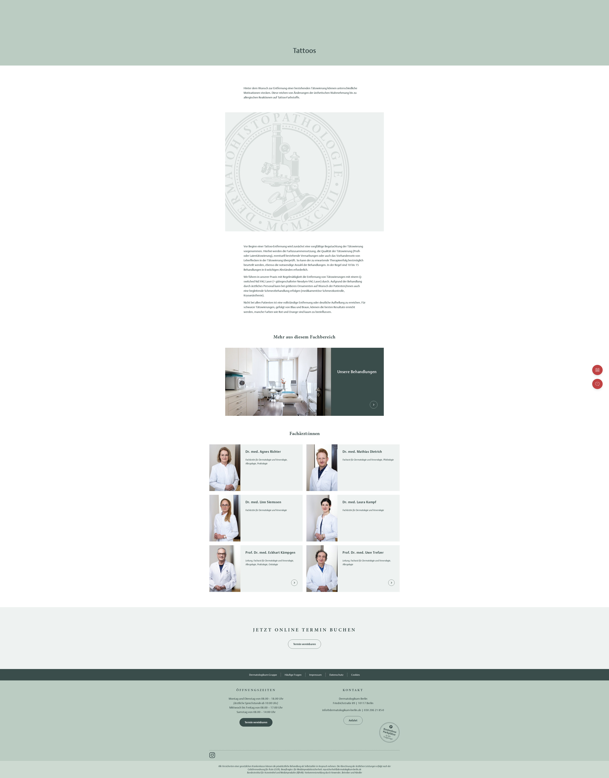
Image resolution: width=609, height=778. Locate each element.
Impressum (315, 674)
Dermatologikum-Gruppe (263, 674)
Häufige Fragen (293, 674)
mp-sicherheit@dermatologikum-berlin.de (342, 769)
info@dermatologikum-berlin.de (341, 710)
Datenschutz (336, 674)
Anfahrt (353, 720)
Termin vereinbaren (304, 644)
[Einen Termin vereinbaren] (597, 370)
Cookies (355, 674)
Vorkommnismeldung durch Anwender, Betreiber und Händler (333, 772)
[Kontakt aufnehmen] (597, 384)
